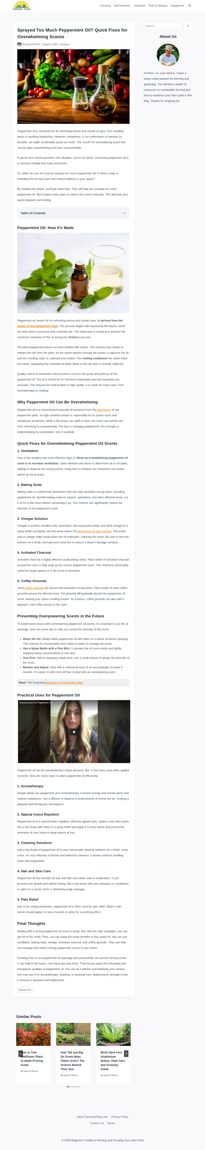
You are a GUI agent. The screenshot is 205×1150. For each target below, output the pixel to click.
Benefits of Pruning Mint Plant (64, 682)
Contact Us (97, 1123)
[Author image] (19, 44)
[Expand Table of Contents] (124, 213)
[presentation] (33, 1034)
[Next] (126, 1053)
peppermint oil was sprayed (94, 531)
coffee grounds (33, 587)
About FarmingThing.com (92, 1116)
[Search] (188, 25)
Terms (111, 1123)
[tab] (67, 1086)
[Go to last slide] (20, 1053)
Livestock (139, 5)
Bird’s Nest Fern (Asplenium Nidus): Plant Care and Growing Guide (113, 1061)
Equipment (177, 5)
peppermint (25, 990)
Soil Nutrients (122, 5)
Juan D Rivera (33, 44)
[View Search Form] (189, 5)
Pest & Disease (158, 5)
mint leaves (103, 409)
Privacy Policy (119, 1116)
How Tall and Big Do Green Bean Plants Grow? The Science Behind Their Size (73, 1061)
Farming (105, 5)
